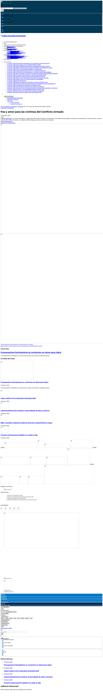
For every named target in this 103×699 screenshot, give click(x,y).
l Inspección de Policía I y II (16, 104)
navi (31, 618)
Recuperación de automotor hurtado (17, 344)
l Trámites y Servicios (12, 99)
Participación (13, 106)
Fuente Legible (4, 613)
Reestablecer (4, 621)
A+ (4, 611)
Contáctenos (4, 602)
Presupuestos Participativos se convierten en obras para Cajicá (31, 352)
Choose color (4, 616)
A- (1, 611)
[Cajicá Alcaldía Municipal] (13, 36)
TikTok (3, 604)
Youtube (3, 597)
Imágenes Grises (5, 623)
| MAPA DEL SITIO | (9, 591)
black (2, 618)
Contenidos (20, 106)
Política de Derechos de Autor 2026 (16, 498)
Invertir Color (4, 625)
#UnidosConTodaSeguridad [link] (8, 123)
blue (15, 618)
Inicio (2, 106)
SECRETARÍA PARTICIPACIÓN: (15, 98)
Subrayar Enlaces (5, 620)
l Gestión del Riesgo (14, 102)
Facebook (3, 596)
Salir (2, 608)
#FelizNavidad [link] (7, 118)
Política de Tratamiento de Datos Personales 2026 (20, 496)
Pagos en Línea (5, 605)
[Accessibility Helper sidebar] (5, 607)
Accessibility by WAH (6, 628)
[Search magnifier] (2, 10)
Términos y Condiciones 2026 (15, 495)
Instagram (4, 599)
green (11, 618)
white (6, 618)
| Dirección (10, 101)
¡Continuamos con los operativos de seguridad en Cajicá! (21, 346)
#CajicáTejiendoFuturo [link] (7, 121)
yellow (27, 618)
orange (22, 618)
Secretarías (7, 106)
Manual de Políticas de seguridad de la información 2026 (22, 499)
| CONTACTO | (7, 590)
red (18, 618)
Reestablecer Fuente (11, 611)
